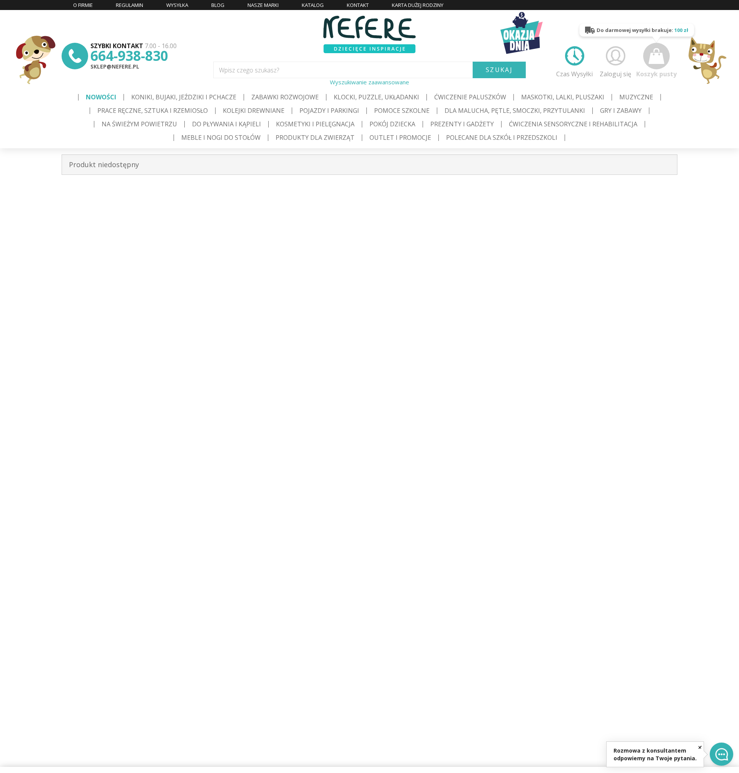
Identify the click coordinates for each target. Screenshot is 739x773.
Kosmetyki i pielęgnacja (315, 124)
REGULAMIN (129, 5)
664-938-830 (129, 56)
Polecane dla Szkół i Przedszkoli (501, 137)
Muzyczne (636, 97)
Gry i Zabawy (621, 110)
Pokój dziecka (392, 124)
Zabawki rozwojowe (285, 97)
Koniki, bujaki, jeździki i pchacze (183, 97)
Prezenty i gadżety (462, 124)
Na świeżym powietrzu (139, 124)
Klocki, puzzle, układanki (376, 97)
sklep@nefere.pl (114, 66)
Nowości (101, 97)
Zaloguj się (615, 74)
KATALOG (313, 5)
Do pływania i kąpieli (226, 124)
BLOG (217, 5)
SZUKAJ (499, 69)
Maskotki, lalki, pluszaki (562, 97)
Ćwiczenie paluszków (470, 97)
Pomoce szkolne (402, 110)
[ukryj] (700, 747)
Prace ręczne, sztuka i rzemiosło (152, 110)
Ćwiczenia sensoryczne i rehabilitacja (573, 124)
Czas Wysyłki (574, 74)
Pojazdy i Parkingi (329, 110)
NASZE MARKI (263, 5)
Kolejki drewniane (253, 110)
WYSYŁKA (177, 5)
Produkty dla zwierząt (315, 137)
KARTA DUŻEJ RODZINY (417, 5)
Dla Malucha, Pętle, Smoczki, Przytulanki (515, 110)
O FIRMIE (83, 5)
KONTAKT (358, 5)
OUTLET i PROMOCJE (400, 137)
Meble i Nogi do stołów (221, 137)
